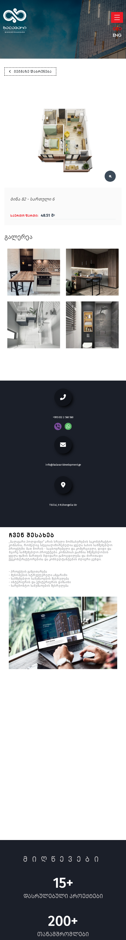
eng (117, 35)
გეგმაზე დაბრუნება (33, 71)
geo (117, 28)
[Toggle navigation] (117, 17)
